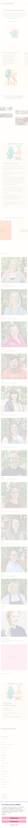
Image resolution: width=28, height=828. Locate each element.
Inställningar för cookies (14, 824)
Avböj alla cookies (14, 818)
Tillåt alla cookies (14, 821)
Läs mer (3, 814)
